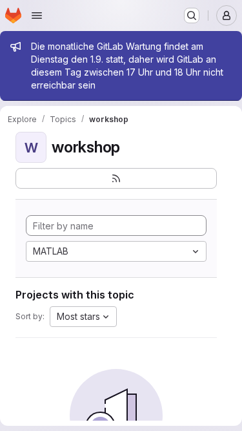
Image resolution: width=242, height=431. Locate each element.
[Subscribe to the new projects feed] (116, 178)
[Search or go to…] (191, 15)
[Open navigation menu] (36, 15)
